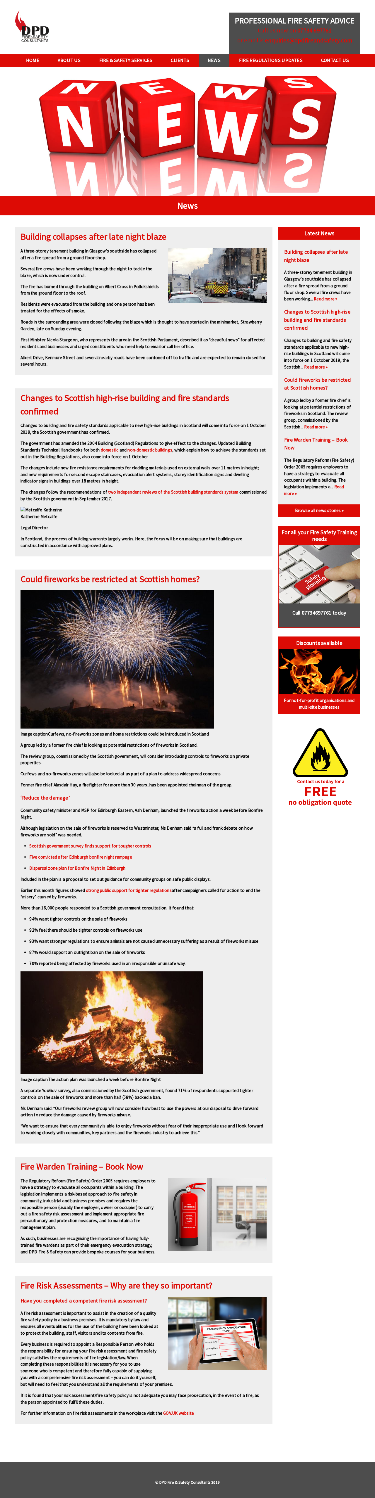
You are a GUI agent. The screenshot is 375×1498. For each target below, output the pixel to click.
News (214, 60)
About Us (69, 60)
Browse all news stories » (319, 510)
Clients (180, 60)
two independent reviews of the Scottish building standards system (173, 492)
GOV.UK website (178, 1413)
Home (32, 60)
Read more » (325, 299)
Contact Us (335, 60)
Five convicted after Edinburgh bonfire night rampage (80, 857)
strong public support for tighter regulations (129, 890)
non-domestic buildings (149, 450)
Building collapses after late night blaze (93, 236)
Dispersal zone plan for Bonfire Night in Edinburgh (77, 868)
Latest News (319, 233)
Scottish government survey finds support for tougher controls (90, 846)
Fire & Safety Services (125, 60)
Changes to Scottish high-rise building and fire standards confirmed (317, 319)
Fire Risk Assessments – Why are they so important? (116, 1285)
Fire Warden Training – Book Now (82, 1166)
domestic (110, 450)
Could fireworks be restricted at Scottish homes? (110, 578)
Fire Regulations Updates (271, 60)
